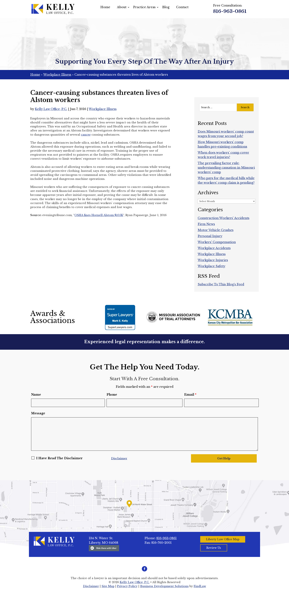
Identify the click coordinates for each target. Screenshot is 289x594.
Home (105, 7)
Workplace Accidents (214, 248)
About (121, 7)
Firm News (206, 224)
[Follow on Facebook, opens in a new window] (144, 568)
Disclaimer (119, 458)
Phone (112, 394)
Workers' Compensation (217, 242)
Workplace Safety (211, 266)
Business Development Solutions (164, 586)
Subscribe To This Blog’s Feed (221, 284)
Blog (165, 7)
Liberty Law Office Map (222, 539)
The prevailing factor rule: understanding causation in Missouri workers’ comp (226, 167)
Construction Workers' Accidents (223, 218)
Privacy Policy (127, 586)
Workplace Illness (103, 109)
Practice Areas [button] (144, 7)
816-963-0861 (230, 11)
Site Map (108, 586)
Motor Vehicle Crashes (215, 230)
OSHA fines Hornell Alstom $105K (98, 215)
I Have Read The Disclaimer (59, 458)
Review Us (213, 547)
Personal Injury (210, 236)
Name (36, 394)
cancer (85, 134)
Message (38, 413)
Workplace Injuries (213, 260)
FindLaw (200, 586)
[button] (285, 569)
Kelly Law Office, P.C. (51, 109)
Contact (182, 7)
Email (190, 394)
